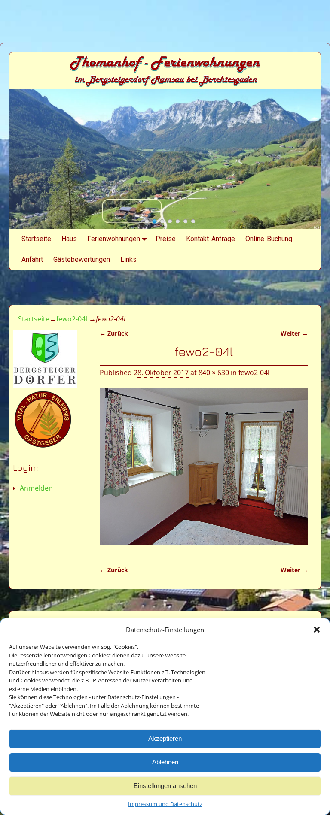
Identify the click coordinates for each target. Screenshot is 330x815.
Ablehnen (165, 762)
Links (128, 259)
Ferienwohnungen (113, 239)
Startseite (36, 239)
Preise (166, 239)
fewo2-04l (71, 319)
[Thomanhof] (147, 221)
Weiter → (294, 333)
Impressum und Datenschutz (165, 804)
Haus (69, 239)
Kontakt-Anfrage (210, 239)
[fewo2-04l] (204, 471)
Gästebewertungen (81, 259)
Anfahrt (32, 259)
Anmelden (36, 488)
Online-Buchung (268, 239)
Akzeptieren (165, 738)
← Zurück (114, 333)
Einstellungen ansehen (165, 785)
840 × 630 (214, 372)
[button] (316, 629)
